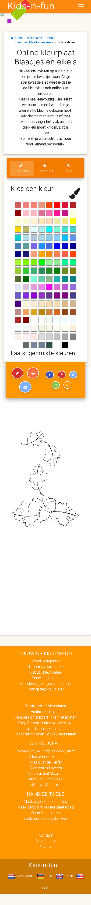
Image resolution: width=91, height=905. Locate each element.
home (18, 38)
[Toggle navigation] (81, 6)
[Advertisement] (45, 584)
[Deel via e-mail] (67, 385)
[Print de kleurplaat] (33, 373)
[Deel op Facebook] (50, 374)
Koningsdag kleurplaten (46, 689)
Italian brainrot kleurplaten (45, 728)
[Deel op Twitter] (73, 374)
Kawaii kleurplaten (45, 661)
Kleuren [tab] (22, 171)
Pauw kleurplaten (46, 677)
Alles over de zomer (45, 756)
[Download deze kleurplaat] (25, 387)
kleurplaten (34, 38)
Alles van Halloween (45, 767)
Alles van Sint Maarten (45, 773)
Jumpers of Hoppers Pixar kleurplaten (45, 717)
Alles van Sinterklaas (45, 779)
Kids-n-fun (30, 6)
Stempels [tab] (45, 171)
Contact (45, 835)
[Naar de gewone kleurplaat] (17, 373)
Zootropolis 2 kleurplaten (45, 706)
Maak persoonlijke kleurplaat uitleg (46, 807)
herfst (51, 38)
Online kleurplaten (45, 812)
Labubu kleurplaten (45, 672)
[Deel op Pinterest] (62, 374)
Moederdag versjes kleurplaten (45, 683)
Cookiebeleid (45, 840)
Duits (49, 876)
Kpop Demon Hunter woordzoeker (46, 722)
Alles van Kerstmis (45, 784)
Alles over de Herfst (46, 762)
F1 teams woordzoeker (45, 666)
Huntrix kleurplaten (45, 711)
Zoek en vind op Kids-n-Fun (45, 818)
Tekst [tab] (69, 171)
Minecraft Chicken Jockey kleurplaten (45, 734)
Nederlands (23, 876)
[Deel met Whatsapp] (56, 385)
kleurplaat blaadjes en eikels (34, 42)
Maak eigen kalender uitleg (45, 801)
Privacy (45, 846)
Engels (68, 876)
